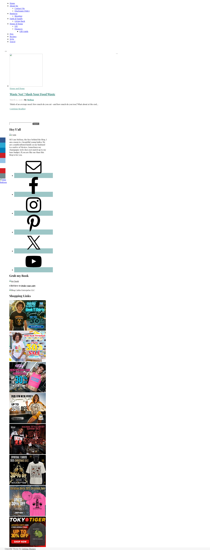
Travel (12, 41)
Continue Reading (18, 108)
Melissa (30, 99)
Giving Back (20, 21)
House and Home (17, 88)
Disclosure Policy (22, 11)
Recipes (13, 36)
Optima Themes (29, 548)
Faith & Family (16, 18)
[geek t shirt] (27, 330)
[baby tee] (27, 391)
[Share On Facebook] (2, 140)
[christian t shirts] (27, 515)
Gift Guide (23, 31)
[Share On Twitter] (2, 145)
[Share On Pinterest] (2, 155)
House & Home (16, 23)
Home (12, 3)
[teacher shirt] (27, 360)
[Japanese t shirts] (27, 546)
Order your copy (28, 285)
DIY (16, 26)
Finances (18, 29)
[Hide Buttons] (3, 182)
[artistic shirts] (27, 484)
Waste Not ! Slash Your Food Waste (32, 94)
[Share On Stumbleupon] (2, 165)
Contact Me (20, 8)
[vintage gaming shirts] (27, 453)
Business (13, 13)
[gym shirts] (27, 422)
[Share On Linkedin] (2, 150)
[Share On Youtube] (2, 170)
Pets (11, 34)
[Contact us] (2, 176)
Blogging (18, 16)
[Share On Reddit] (2, 160)
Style (12, 39)
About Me (14, 6)
